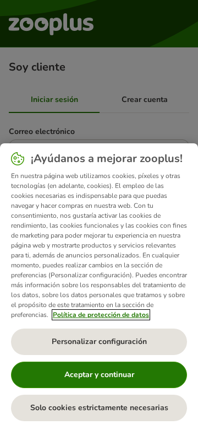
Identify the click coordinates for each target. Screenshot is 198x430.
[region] (99, 286)
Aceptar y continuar (99, 374)
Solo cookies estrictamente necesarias (99, 407)
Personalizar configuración (99, 341)
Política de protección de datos (101, 314)
